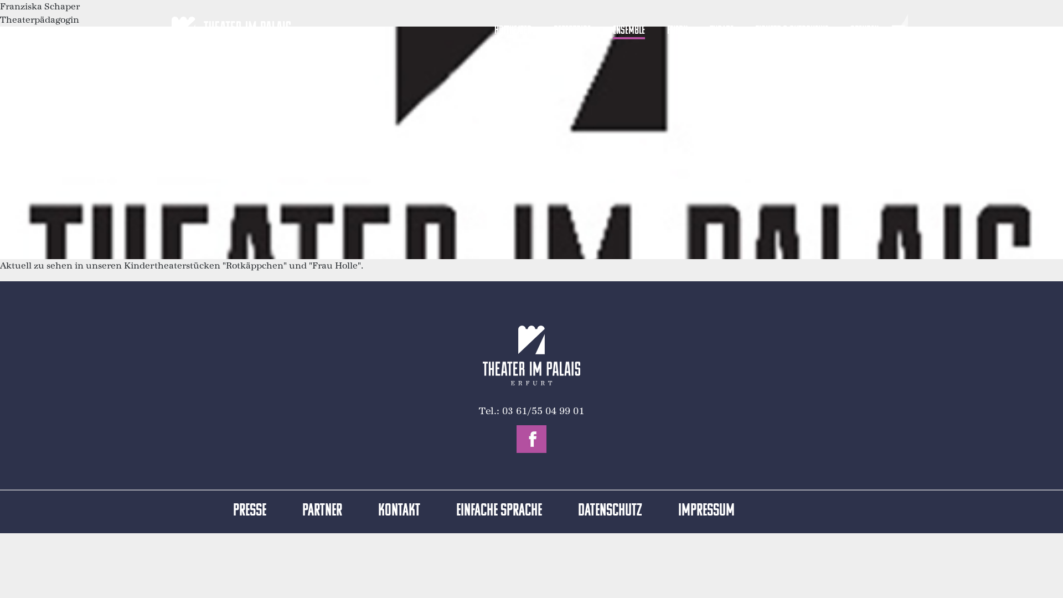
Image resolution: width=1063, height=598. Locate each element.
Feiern (677, 31)
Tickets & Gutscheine (792, 31)
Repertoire (572, 31)
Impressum (706, 511)
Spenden (864, 31)
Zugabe (722, 31)
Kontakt (399, 511)
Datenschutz (610, 511)
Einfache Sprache (499, 511)
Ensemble (629, 31)
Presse (249, 511)
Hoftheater (513, 31)
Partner (322, 511)
